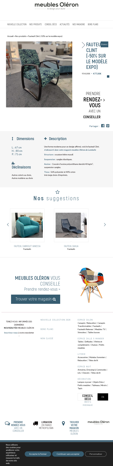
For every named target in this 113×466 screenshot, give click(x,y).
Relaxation (82, 360)
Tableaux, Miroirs (99, 385)
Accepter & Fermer (38, 454)
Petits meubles (84, 385)
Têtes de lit (93, 360)
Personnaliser (95, 454)
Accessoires (83, 357)
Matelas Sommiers (97, 357)
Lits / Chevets (83, 373)
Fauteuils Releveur (85, 329)
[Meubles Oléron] (56, 10)
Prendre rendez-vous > (42, 289)
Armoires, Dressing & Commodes (92, 370)
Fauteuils (96, 326)
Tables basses (94, 332)
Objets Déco (98, 382)
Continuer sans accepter (68, 454)
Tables (80, 341)
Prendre (92, 105)
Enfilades (89, 341)
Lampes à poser (84, 382)
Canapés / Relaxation (87, 323)
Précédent (10, 74)
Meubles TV (100, 329)
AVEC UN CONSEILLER (18, 426)
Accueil (10, 36)
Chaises (94, 345)
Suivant (67, 74)
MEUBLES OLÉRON (74, 427)
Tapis (80, 388)
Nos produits (20, 36)
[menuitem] (17, 24)
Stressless (82, 332)
